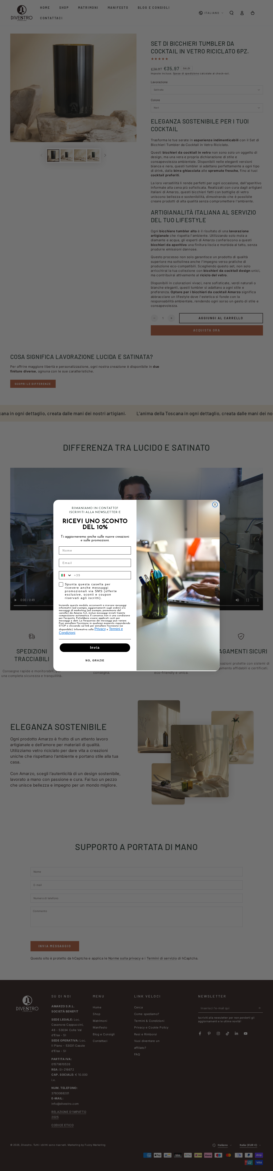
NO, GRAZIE (95, 660)
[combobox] (65, 575)
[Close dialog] (215, 504)
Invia (95, 647)
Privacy (100, 629)
